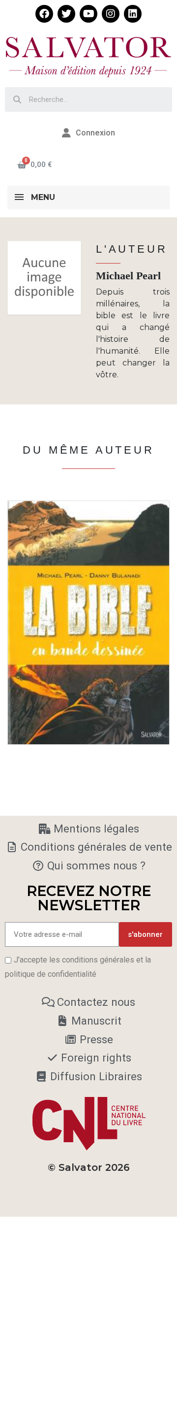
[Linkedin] (133, 14)
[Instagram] (110, 14)
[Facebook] (44, 14)
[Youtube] (88, 14)
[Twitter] (66, 14)
